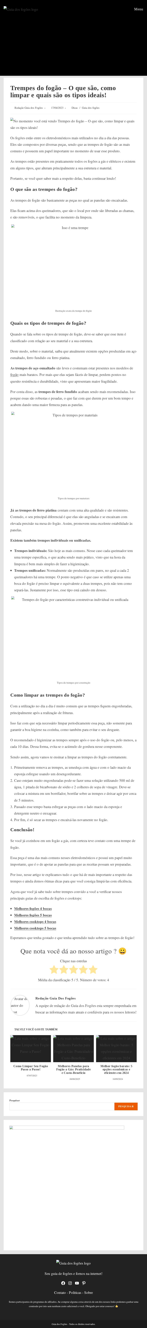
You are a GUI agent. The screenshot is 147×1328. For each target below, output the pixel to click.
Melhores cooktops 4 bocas (35, 921)
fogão (14, 374)
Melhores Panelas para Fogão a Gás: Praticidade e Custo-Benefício (73, 1069)
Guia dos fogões (91, 108)
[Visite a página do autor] (20, 1004)
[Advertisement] (73, 47)
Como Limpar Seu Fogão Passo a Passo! (30, 1067)
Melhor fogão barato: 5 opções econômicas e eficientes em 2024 (116, 1069)
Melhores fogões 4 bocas (33, 908)
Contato (60, 1292)
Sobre (88, 1292)
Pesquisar (14, 1100)
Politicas (75, 1292)
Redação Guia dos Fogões (29, 108)
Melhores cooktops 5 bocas (35, 928)
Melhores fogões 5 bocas (33, 915)
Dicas (75, 108)
